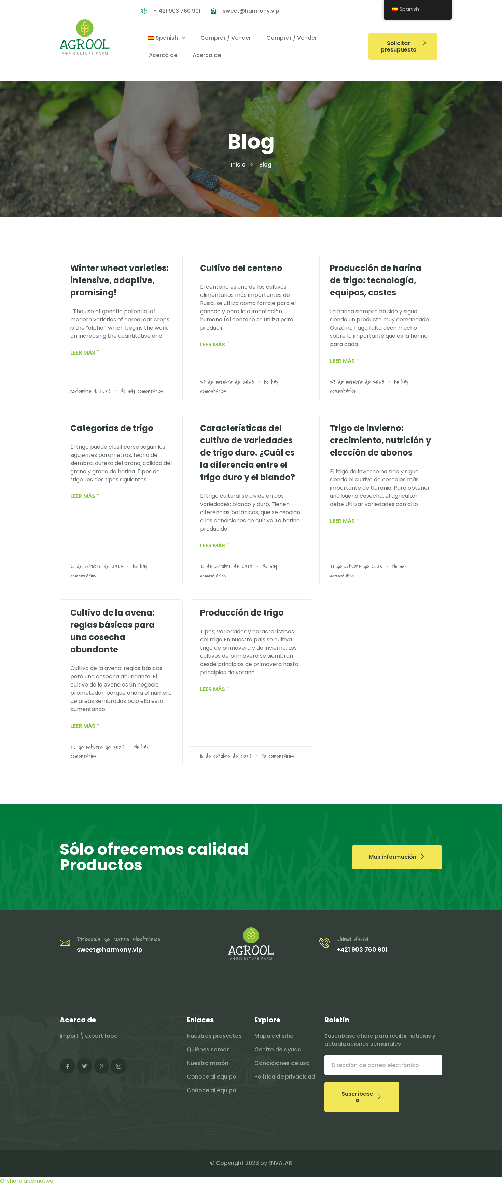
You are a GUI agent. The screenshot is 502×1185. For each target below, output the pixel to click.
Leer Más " (84, 353)
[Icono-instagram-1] (118, 1066)
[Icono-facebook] (67, 1066)
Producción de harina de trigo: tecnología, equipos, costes (375, 280)
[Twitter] (84, 1066)
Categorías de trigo (111, 428)
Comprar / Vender (225, 38)
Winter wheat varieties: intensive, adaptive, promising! (119, 280)
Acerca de (163, 55)
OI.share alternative (26, 1181)
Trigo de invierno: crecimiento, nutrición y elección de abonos (380, 440)
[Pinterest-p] (101, 1066)
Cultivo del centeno (241, 268)
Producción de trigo (242, 612)
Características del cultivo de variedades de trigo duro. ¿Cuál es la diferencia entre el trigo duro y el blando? (247, 452)
